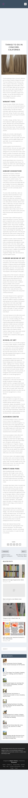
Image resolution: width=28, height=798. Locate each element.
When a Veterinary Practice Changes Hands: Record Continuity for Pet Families (14, 664)
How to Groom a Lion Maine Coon (12, 599)
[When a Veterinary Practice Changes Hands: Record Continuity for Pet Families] (5, 661)
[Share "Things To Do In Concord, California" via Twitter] (11, 544)
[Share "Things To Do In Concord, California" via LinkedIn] (17, 544)
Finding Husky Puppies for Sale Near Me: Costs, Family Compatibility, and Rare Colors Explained (13, 684)
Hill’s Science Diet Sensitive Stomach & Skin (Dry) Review (13, 638)
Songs (11, 768)
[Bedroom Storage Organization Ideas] (14, 571)
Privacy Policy (16, 764)
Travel (16, 768)
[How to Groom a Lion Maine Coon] (14, 590)
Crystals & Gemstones (15, 766)
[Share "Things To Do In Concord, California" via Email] (20, 544)
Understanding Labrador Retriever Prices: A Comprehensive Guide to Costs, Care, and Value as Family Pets (13, 737)
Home (4, 764)
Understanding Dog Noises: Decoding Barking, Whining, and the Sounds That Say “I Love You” (13, 705)
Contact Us (9, 764)
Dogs (23, 766)
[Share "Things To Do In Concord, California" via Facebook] (8, 544)
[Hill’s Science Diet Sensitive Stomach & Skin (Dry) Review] (14, 628)
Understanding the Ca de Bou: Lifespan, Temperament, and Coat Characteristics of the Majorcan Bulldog (13, 716)
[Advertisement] (14, 23)
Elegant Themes (14, 760)
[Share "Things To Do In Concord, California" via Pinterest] (14, 544)
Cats (7, 766)
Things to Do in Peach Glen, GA (11, 618)
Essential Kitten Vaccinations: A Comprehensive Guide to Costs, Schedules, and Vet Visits (14, 695)
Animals (23, 764)
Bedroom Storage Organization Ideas (13, 580)
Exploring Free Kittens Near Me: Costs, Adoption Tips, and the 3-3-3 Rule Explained (13, 726)
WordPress (14, 762)
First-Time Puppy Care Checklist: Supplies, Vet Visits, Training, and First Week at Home (14, 674)
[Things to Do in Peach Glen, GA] (14, 609)
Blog (4, 766)
